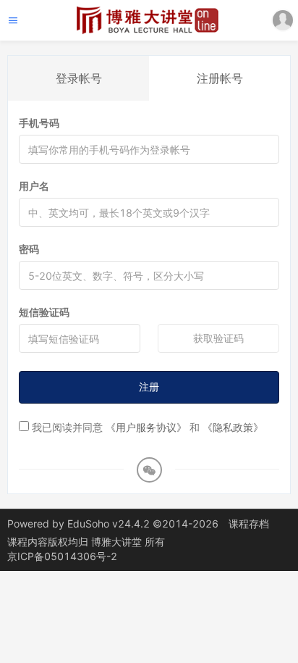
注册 (149, 386)
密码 (29, 249)
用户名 (34, 186)
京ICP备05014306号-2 (62, 556)
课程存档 (249, 523)
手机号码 (39, 123)
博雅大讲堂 (118, 541)
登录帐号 (79, 78)
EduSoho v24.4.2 (108, 523)
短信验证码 (44, 312)
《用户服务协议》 (146, 427)
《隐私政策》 (233, 427)
